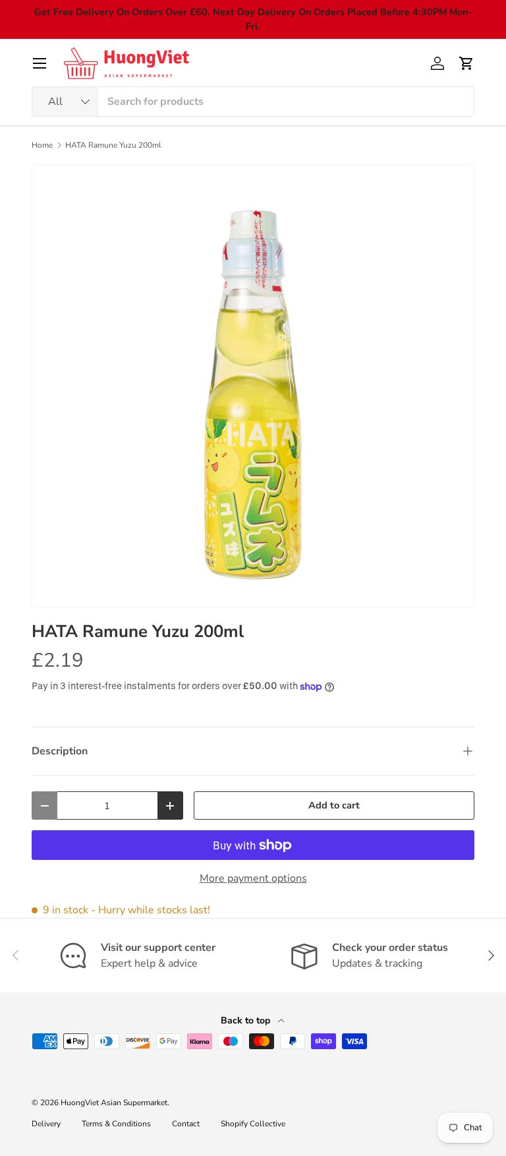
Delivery (46, 1123)
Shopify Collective (253, 1123)
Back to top (247, 1020)
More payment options (253, 878)
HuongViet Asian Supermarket (114, 1102)
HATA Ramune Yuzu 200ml (113, 145)
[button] (466, 63)
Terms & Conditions (116, 1123)
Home (42, 145)
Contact (186, 1123)
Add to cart (334, 805)
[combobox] (253, 101)
